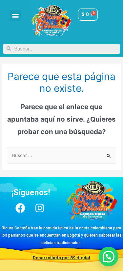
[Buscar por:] (61, 155)
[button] (15, 15)
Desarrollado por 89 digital (61, 257)
